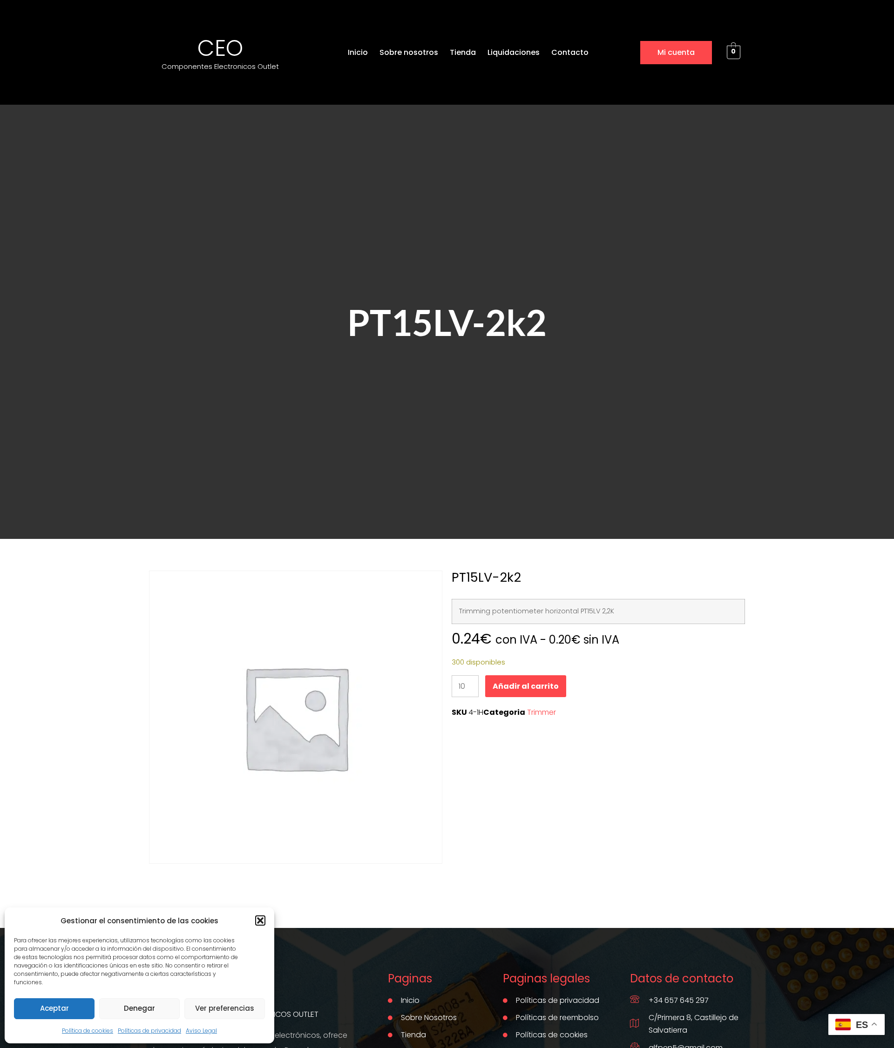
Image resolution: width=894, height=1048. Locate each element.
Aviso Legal (201, 1031)
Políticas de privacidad (149, 1031)
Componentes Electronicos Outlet (220, 66)
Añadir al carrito (526, 686)
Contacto (570, 52)
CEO (220, 48)
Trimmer (541, 712)
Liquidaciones (514, 52)
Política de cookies (87, 1031)
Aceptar (54, 1008)
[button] (260, 920)
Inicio (358, 52)
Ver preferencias (224, 1008)
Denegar (139, 1008)
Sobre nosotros (408, 52)
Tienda (463, 52)
